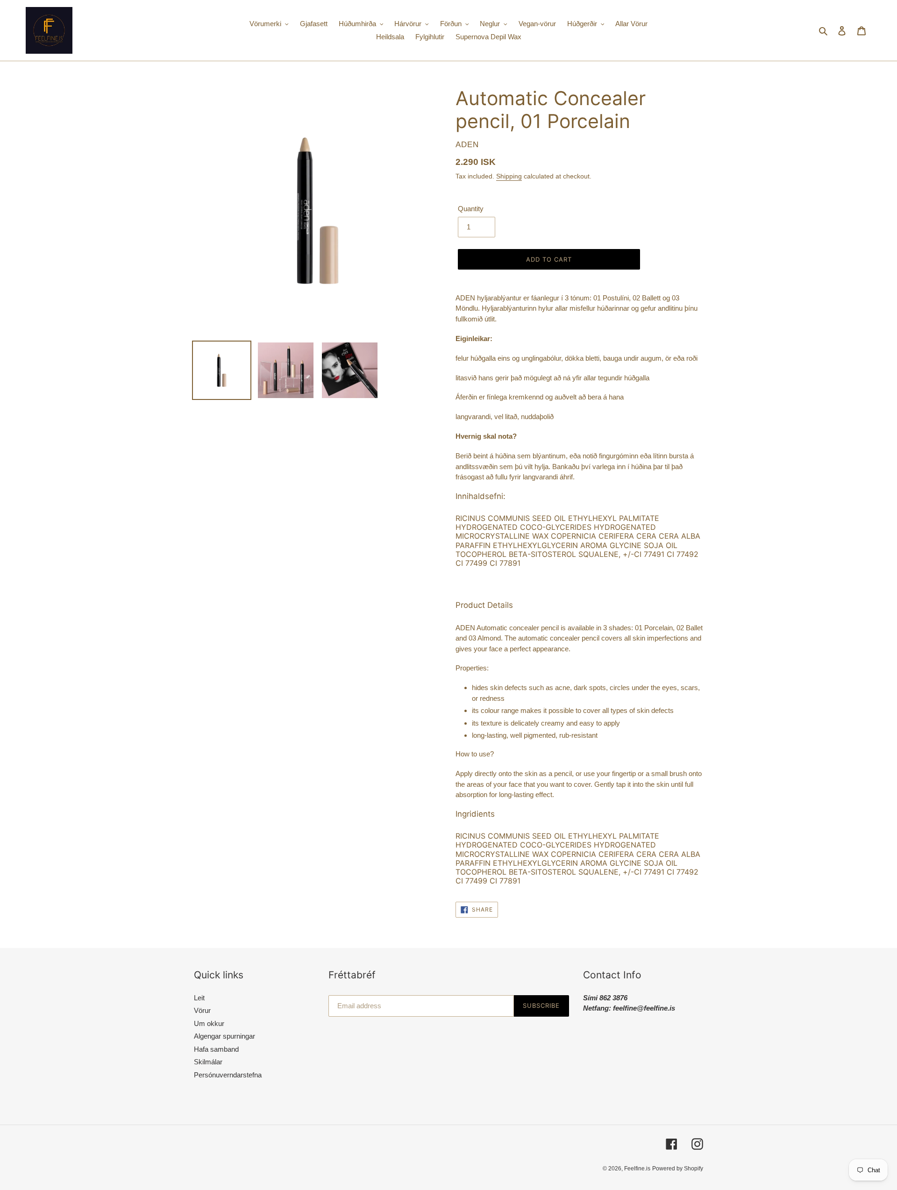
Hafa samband (216, 1049)
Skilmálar (208, 1062)
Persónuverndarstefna (228, 1075)
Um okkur (209, 1023)
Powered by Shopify (677, 1168)
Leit (199, 998)
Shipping (509, 176)
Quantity (471, 209)
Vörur (202, 1010)
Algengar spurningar (224, 1036)
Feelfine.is (637, 1168)
